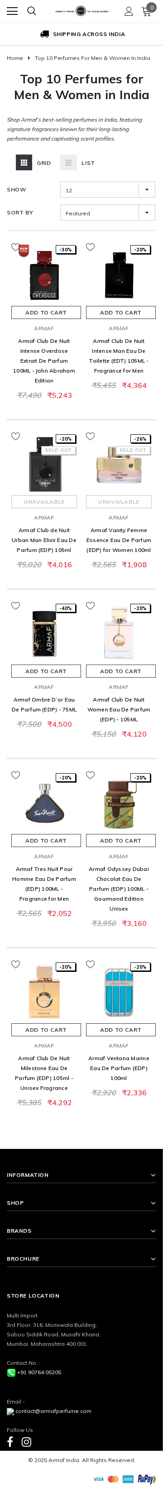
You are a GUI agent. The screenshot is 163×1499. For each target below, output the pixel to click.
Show (16, 189)
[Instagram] (26, 1441)
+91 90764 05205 (39, 1372)
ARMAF (44, 328)
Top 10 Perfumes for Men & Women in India (92, 58)
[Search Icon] (31, 11)
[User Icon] (129, 11)
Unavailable (44, 501)
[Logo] (82, 9)
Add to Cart (46, 312)
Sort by (20, 212)
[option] (81, 34)
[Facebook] (10, 1441)
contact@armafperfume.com (53, 1411)
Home (15, 58)
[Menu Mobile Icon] (12, 11)
